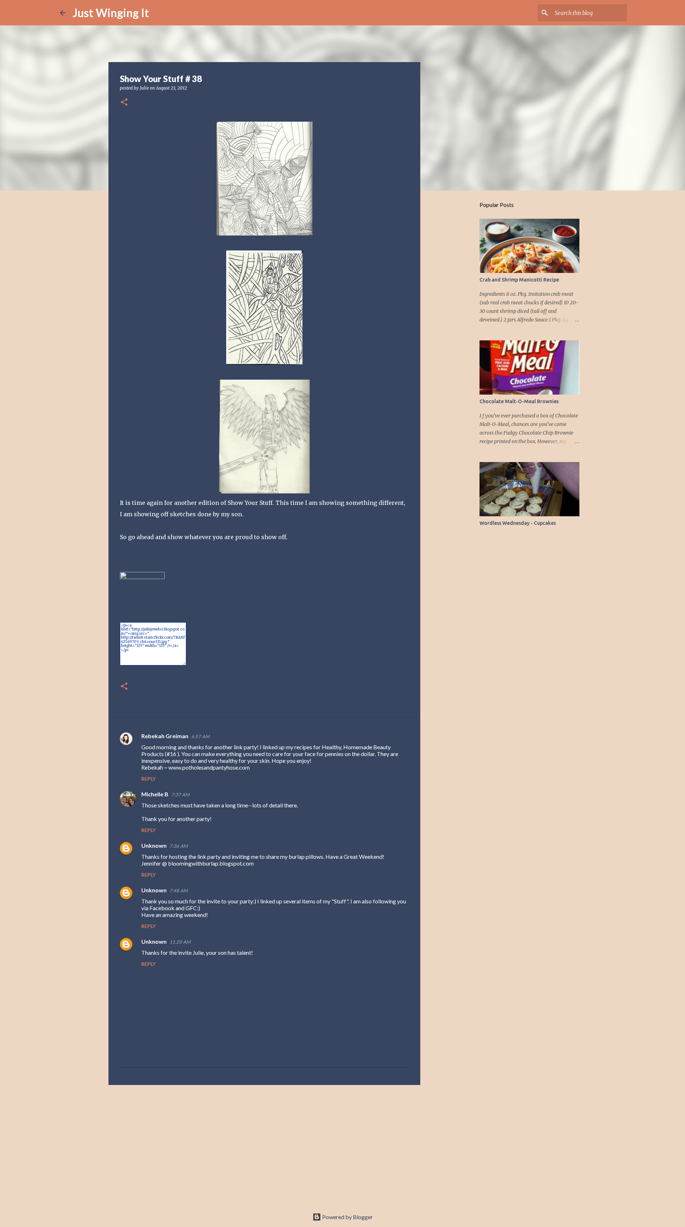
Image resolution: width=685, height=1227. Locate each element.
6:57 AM (200, 736)
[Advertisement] (264, 1146)
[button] (124, 102)
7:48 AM (178, 890)
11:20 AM (180, 942)
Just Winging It (111, 13)
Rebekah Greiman (164, 735)
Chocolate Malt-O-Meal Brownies (519, 401)
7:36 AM (178, 846)
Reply (148, 779)
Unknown (154, 845)
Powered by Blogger (347, 1216)
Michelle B (154, 794)
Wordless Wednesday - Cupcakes (518, 523)
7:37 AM (180, 794)
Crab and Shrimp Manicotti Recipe (519, 280)
